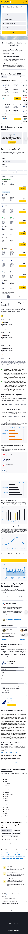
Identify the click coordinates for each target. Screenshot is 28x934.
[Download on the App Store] (17, 930)
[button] (21, 7)
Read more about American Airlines (13, 619)
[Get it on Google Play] (11, 930)
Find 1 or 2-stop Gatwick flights (8, 752)
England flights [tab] (15, 839)
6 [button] (19, 296)
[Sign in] (23, 3)
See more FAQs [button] (14, 762)
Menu (26, 1)
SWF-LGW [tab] (23, 404)
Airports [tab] (20, 596)
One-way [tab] (22, 76)
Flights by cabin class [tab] (6, 830)
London (23, 908)
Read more (4, 639)
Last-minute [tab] (15, 76)
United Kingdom (13, 908)
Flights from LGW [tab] (6, 839)
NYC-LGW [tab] (4, 404)
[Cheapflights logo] (5, 2)
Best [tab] (9, 76)
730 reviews (10, 702)
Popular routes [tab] (16, 833)
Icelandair (9, 698)
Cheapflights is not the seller (8, 898)
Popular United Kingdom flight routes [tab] (10, 842)
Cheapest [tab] (4, 76)
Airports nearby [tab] (5, 836)
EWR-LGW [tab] (17, 404)
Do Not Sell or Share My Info (14, 923)
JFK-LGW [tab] (10, 404)
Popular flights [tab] (17, 830)
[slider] (26, 168)
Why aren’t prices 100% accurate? (10, 903)
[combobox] (5, 11)
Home (3, 908)
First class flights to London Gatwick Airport (10, 852)
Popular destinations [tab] (6, 833)
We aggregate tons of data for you (9, 901)
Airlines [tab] (7, 596)
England (18, 908)
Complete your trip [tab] (6, 846)
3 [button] (13, 296)
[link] (12, 142)
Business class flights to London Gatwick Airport (11, 854)
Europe (7, 908)
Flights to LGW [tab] (14, 836)
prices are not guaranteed (6, 894)
